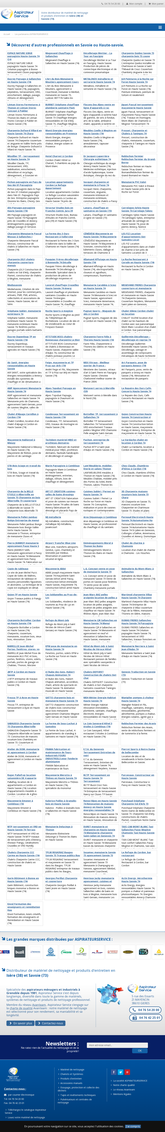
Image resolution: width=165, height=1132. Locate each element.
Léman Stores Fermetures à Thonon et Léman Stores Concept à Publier (23, 107)
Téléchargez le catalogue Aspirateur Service (25, 1111)
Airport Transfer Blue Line (60, 543)
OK (140, 1050)
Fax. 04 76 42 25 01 (13, 1103)
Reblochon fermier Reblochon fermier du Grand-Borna (138, 159)
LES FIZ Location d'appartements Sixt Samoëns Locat (133, 236)
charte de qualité (21, 1008)
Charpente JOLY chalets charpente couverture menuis (20, 262)
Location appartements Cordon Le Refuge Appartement (59, 185)
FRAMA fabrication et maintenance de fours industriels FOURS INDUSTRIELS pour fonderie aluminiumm (61, 755)
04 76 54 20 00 (112, 3)
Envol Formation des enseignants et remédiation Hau (23, 907)
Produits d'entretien (71, 1078)
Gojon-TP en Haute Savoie (22, 594)
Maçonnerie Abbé (55, 568)
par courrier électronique (20, 1094)
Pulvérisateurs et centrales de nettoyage (75, 1101)
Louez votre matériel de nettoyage (26, 1117)
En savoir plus (22, 1023)
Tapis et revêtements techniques (78, 1095)
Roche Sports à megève (59, 311)
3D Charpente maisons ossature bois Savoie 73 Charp (135, 494)
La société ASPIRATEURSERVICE (129, 1080)
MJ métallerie (53, 517)
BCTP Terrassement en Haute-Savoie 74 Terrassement (96, 778)
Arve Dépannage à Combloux (100, 517)
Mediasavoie (14, 285)
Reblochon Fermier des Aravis (138, 723)
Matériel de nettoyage (72, 1069)
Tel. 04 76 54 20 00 (13, 1098)
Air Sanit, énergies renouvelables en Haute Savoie (21, 365)
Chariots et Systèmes (71, 1074)
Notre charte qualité (123, 1085)
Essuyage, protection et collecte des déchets (78, 1089)
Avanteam (39, 1005)
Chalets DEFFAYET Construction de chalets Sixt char (99, 675)
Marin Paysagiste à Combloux (62, 465)
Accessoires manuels (71, 1083)
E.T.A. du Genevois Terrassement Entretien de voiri (99, 752)
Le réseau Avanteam (123, 1089)
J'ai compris (133, 1126)
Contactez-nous (52, 1023)
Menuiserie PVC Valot (133, 182)
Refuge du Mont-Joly (57, 620)
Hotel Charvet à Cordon (59, 156)
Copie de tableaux (17, 568)
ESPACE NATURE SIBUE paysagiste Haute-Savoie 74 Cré (23, 56)
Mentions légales (121, 1094)
